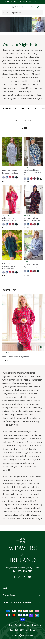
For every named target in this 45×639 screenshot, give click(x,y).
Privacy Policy (36, 625)
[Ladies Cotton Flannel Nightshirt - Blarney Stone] (33, 245)
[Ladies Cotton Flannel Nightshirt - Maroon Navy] (33, 199)
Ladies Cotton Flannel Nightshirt (15, 356)
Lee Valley (6, 353)
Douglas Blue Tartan (6, 177)
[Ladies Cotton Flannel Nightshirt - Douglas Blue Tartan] (33, 151)
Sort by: (21, 120)
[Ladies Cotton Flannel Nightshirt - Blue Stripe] (12, 151)
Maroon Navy (13, 177)
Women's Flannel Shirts (29, 108)
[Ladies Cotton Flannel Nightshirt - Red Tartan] (12, 199)
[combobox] (22, 12)
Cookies (9, 625)
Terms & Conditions (22, 625)
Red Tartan (10, 177)
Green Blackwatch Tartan (16, 177)
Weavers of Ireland (28, 630)
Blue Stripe (3, 177)
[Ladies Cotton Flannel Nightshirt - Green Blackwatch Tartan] (12, 245)
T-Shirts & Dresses (10, 108)
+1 (19, 177)
